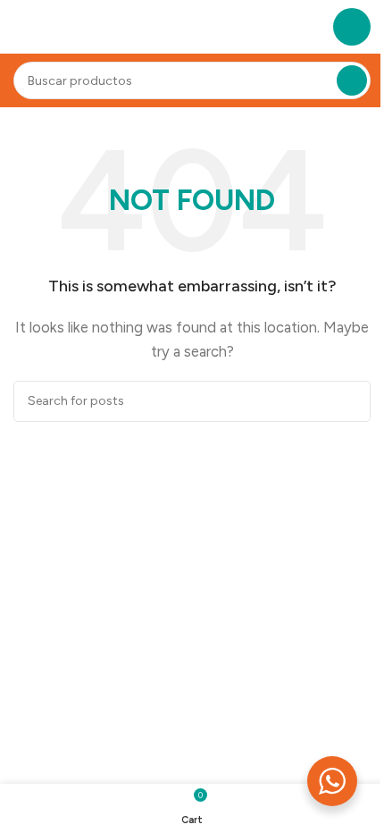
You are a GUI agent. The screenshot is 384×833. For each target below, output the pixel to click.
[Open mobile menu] (352, 27)
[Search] (352, 80)
